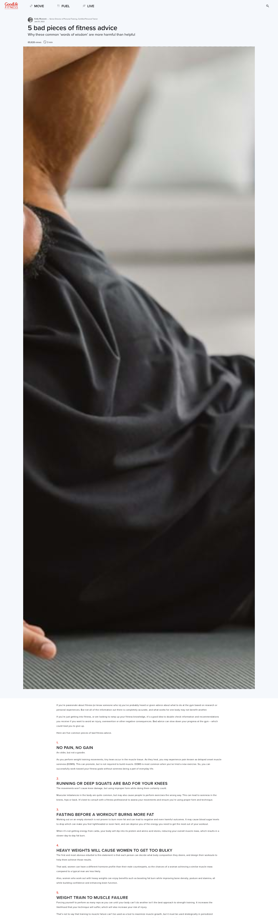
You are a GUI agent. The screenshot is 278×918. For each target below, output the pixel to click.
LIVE (90, 6)
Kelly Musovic (66, 19)
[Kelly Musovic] (30, 20)
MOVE (39, 6)
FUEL (66, 6)
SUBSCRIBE (263, 6)
